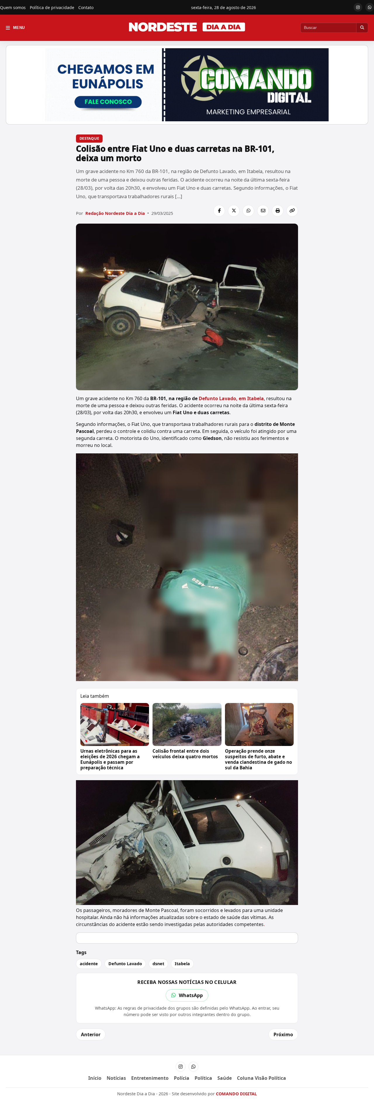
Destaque (89, 138)
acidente (89, 963)
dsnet (158, 963)
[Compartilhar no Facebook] (219, 211)
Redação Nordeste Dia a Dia (115, 213)
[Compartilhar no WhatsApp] (248, 211)
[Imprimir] (277, 211)
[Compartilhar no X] (234, 211)
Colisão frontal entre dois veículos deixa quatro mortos (185, 753)
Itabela (182, 963)
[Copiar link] (292, 211)
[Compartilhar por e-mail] (263, 211)
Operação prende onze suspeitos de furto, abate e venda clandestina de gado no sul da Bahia (258, 759)
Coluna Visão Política (261, 1078)
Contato (86, 7)
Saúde (224, 1078)
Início (94, 1078)
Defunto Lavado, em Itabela (231, 398)
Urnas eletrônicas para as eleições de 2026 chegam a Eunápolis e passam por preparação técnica (110, 759)
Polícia (181, 1078)
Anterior (91, 1034)
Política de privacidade (52, 7)
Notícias (116, 1078)
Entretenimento (150, 1078)
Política (203, 1078)
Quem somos (13, 7)
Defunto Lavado (125, 963)
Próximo (283, 1034)
